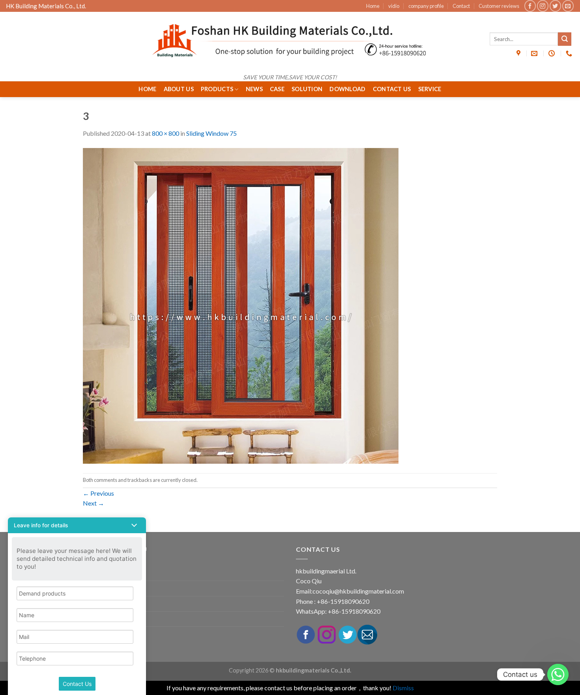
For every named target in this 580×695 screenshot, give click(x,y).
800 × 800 (165, 133)
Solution (307, 89)
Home (373, 6)
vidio (393, 6)
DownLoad (347, 89)
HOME (147, 89)
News (254, 89)
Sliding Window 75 (211, 133)
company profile (426, 6)
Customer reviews (499, 6)
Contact (461, 6)
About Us (179, 89)
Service (430, 89)
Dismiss (403, 687)
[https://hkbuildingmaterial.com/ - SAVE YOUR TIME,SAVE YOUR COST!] (290, 40)
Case (277, 89)
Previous (98, 493)
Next (93, 503)
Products (217, 89)
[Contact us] (558, 674)
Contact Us (392, 89)
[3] (241, 305)
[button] (77, 525)
